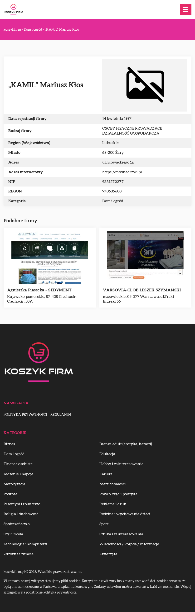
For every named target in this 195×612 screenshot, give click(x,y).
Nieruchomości (112, 484)
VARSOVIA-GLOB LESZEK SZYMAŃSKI (142, 290)
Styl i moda (13, 534)
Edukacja (107, 454)
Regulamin (60, 414)
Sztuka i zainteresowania (121, 534)
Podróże (10, 494)
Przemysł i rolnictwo (22, 504)
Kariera (106, 474)
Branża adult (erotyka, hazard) (125, 444)
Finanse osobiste (18, 464)
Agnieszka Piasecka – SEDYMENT (39, 290)
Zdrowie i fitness (19, 554)
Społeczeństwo (16, 524)
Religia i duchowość (21, 514)
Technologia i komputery (25, 544)
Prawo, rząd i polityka (118, 494)
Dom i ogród (112, 201)
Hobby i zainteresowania (121, 464)
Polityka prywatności (25, 414)
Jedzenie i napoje (18, 474)
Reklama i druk (112, 504)
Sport (104, 524)
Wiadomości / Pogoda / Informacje (129, 544)
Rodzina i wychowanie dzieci (125, 514)
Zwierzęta (108, 554)
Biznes (9, 444)
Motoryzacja (14, 484)
